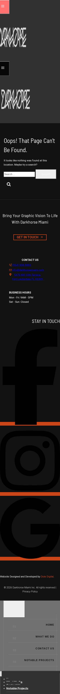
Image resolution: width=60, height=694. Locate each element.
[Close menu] (1, 674)
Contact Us (45, 648)
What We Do (45, 636)
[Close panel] (14, 609)
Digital (50, 576)
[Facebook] (30, 424)
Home (50, 624)
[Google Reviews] (30, 558)
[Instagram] (30, 494)
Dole (44, 576)
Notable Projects (39, 660)
